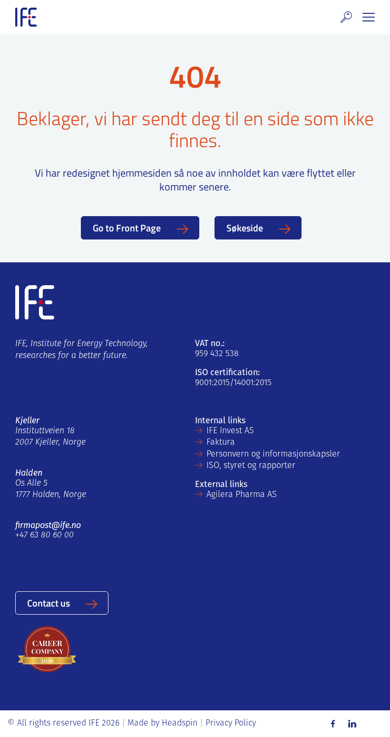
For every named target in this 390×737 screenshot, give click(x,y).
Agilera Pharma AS (241, 495)
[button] (346, 17)
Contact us (48, 602)
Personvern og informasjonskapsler (273, 454)
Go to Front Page (127, 227)
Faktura (220, 442)
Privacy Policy (230, 723)
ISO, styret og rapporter (250, 466)
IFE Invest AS (230, 431)
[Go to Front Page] (26, 17)
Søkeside (244, 227)
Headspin (179, 723)
